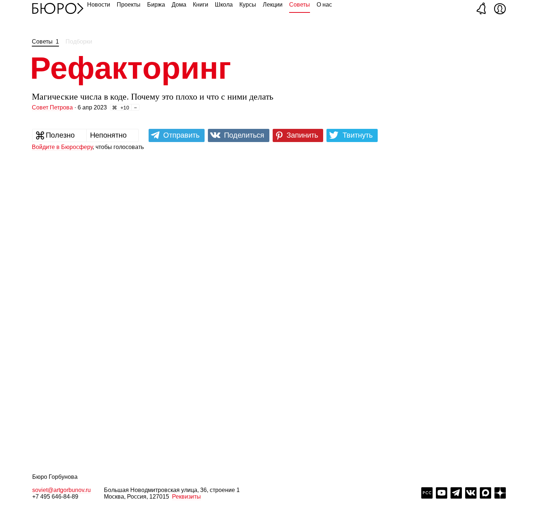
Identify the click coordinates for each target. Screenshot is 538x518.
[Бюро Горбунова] (57, 8)
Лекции (273, 4)
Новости (98, 4)
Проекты (129, 4)
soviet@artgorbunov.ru (61, 490)
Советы (299, 4)
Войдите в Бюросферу (62, 147)
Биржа (156, 4)
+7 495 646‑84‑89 (55, 496)
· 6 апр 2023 (69, 107)
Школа (224, 4)
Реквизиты (186, 496)
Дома (179, 4)
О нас (324, 4)
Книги (200, 4)
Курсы (247, 4)
